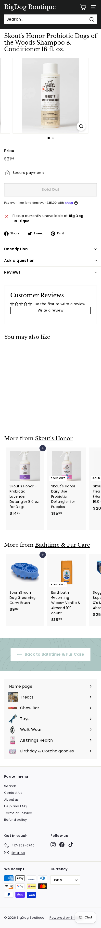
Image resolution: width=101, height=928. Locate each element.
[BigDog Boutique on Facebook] (61, 844)
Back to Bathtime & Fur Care (54, 654)
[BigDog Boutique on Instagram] (53, 844)
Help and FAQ (15, 806)
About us (11, 799)
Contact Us (13, 792)
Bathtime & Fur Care (62, 545)
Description (16, 249)
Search (10, 786)
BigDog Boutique (30, 7)
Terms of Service (18, 813)
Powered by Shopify (66, 917)
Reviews (12, 272)
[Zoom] (81, 126)
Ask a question (19, 260)
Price (9, 150)
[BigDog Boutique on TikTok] (70, 844)
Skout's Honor (54, 438)
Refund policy (15, 819)
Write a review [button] (50, 310)
